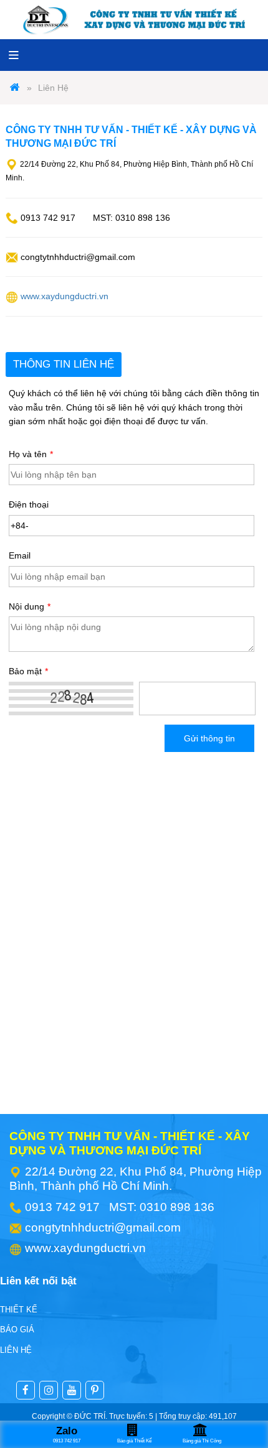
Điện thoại (29, 504)
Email (20, 555)
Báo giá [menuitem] (17, 1329)
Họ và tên (31, 454)
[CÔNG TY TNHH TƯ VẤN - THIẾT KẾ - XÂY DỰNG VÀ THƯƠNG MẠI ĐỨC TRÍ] (15, 88)
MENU (13, 54)
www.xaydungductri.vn (64, 296)
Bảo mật (28, 671)
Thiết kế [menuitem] (18, 1309)
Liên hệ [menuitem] (16, 1350)
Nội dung (29, 606)
